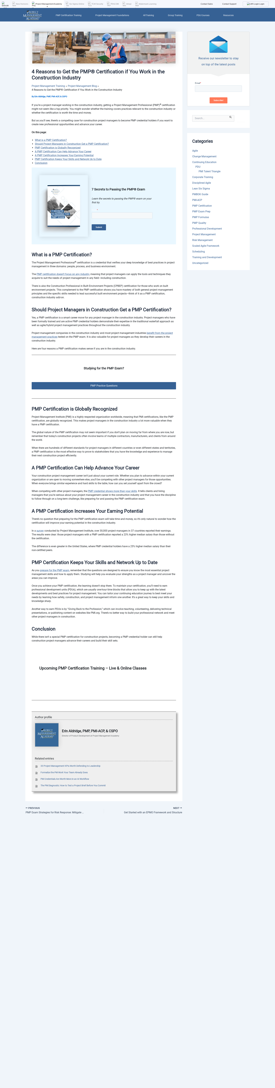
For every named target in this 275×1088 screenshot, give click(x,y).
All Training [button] (148, 15)
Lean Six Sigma (201, 188)
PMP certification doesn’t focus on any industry (63, 274)
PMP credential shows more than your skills (112, 491)
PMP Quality (199, 222)
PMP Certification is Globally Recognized (58, 147)
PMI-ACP (197, 200)
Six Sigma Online (76, 4)
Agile (195, 150)
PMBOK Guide (200, 194)
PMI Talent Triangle (209, 171)
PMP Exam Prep (201, 211)
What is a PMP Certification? (51, 140)
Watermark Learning (147, 4)
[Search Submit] (230, 116)
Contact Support (229, 4)
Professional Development (207, 228)
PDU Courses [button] (203, 15)
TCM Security (97, 4)
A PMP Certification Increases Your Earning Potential (64, 155)
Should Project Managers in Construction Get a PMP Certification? (72, 143)
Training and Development (207, 257)
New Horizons (22, 4)
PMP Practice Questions (103, 385)
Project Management (204, 234)
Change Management (204, 156)
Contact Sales (207, 4)
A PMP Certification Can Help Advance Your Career (63, 151)
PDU (197, 166)
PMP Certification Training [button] (68, 15)
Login (261, 4)
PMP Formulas (200, 217)
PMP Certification (202, 205)
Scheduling (198, 251)
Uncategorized (200, 263)
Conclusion (41, 162)
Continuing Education (204, 162)
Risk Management (202, 240)
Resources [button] (228, 15)
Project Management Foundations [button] (112, 15)
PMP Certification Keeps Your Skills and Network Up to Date (68, 159)
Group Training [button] (175, 15)
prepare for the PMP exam (54, 570)
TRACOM (114, 4)
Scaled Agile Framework (205, 245)
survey (40, 530)
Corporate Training (202, 177)
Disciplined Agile (201, 182)
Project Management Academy (48, 4)
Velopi (128, 4)
